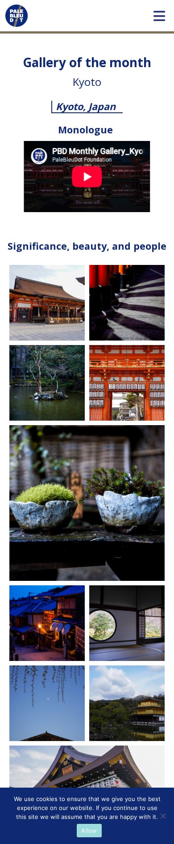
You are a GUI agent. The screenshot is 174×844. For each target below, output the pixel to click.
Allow (89, 830)
